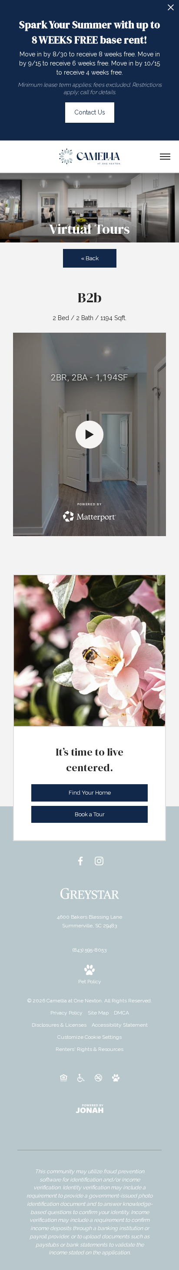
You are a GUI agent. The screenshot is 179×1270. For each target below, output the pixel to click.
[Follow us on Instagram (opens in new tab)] (99, 860)
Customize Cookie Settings (89, 1037)
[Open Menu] (165, 157)
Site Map (98, 1013)
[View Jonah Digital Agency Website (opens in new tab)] (89, 1108)
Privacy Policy (66, 1013)
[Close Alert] (170, 10)
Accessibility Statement (120, 1025)
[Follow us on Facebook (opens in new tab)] (80, 860)
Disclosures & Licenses (59, 1025)
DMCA (121, 1013)
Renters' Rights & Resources (89, 1049)
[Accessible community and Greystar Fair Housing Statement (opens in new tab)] (81, 1077)
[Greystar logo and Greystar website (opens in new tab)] (89, 893)
